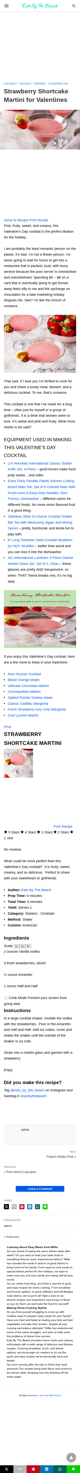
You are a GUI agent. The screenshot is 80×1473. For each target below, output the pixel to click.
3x (28, 946)
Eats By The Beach (36, 890)
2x (22, 946)
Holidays (25, 83)
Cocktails (10, 83)
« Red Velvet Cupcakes (20, 1172)
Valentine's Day (58, 83)
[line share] (45, 1206)
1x (16, 946)
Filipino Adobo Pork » (61, 1156)
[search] (74, 6)
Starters (40, 83)
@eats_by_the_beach (27, 1090)
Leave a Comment (40, 1188)
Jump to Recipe (16, 220)
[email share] (14, 1206)
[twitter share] (6, 1206)
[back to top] (71, 1457)
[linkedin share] (29, 1206)
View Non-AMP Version (50, 1395)
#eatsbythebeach (33, 1096)
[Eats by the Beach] (39, 5)
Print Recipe (38, 220)
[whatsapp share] (37, 1206)
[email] (20, 1469)
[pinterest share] (21, 1206)
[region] (40, 45)
